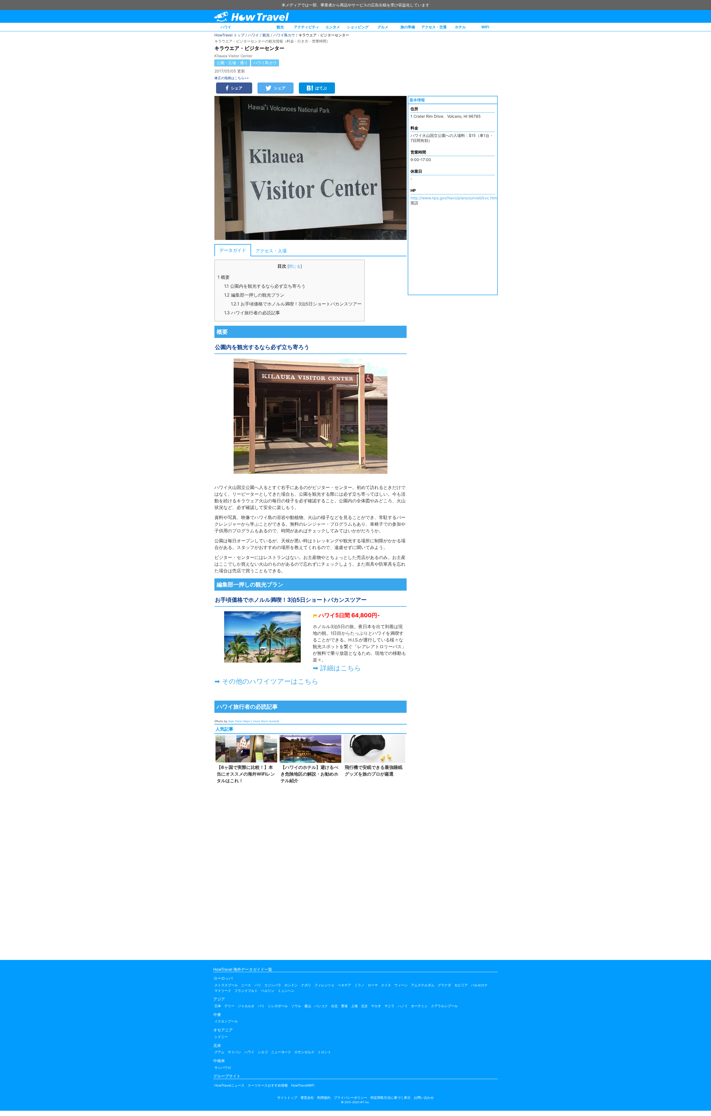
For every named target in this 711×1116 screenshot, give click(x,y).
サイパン (234, 1052)
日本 (217, 1006)
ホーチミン (419, 1006)
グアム (219, 1052)
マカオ (376, 1006)
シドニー (221, 1037)
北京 (364, 1006)
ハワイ (226, 27)
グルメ (382, 27)
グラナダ (444, 985)
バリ (261, 1006)
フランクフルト (246, 991)
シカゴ (263, 1052)
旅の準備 (407, 27)
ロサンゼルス (304, 1052)
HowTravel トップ (229, 35)
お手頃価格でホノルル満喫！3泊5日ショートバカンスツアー (296, 304)
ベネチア (344, 985)
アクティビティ (306, 27)
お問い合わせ (424, 1097)
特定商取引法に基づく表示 (390, 1097)
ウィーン (401, 985)
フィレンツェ (324, 985)
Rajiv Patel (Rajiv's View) (244, 721)
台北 (334, 1006)
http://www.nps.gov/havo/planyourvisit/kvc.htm (453, 197)
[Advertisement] (310, 870)
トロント (324, 1052)
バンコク (321, 1006)
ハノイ (403, 1006)
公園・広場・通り (232, 62)
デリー (229, 1006)
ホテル (460, 27)
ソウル (296, 1006)
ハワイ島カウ (284, 35)
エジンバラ (272, 985)
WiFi (485, 27)
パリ (257, 985)
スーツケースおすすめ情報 (268, 1085)
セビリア (461, 985)
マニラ (389, 1006)
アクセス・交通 (434, 27)
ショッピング (358, 27)
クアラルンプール (444, 1006)
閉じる (295, 266)
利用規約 (324, 1097)
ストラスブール (226, 985)
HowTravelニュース (229, 1085)
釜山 (307, 1006)
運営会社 (307, 1097)
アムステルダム (422, 985)
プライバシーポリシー (350, 1097)
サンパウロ (222, 1067)
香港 (344, 1006)
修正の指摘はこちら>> (231, 78)
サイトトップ (287, 1097)
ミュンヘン (286, 991)
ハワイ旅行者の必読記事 (252, 312)
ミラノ (359, 985)
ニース (246, 985)
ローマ (373, 985)
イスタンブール (226, 1021)
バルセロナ (479, 985)
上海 (354, 1006)
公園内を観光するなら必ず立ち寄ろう (265, 286)
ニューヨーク (281, 1052)
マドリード (222, 991)
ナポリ (306, 985)
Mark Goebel (269, 721)
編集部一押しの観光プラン (254, 295)
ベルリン (267, 991)
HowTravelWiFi (302, 1085)
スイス (386, 985)
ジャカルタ (246, 1006)
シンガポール (278, 1006)
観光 (280, 27)
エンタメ (333, 27)
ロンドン (291, 985)
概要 (223, 277)
